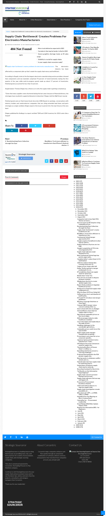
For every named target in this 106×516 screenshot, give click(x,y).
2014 (78, 199)
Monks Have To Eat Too (84, 276)
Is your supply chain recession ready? (50, 62)
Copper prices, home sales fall (87, 266)
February (81, 421)
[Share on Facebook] (21, 126)
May (79, 415)
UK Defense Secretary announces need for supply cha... (88, 344)
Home (8, 31)
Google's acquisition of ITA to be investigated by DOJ (87, 249)
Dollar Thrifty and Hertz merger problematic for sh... (87, 269)
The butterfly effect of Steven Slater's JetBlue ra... (87, 348)
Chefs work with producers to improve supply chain (87, 386)
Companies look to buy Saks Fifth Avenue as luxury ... (88, 220)
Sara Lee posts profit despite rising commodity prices (88, 223)
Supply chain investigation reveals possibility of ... (88, 390)
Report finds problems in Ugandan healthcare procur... (88, 285)
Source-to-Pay (25, 2)
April (79, 417)
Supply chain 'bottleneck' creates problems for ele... (88, 230)
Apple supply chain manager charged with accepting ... (86, 333)
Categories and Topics (82, 20)
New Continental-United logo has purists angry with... (88, 256)
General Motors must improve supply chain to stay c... (87, 311)
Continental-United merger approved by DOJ (86, 238)
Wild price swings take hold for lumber (90, 151)
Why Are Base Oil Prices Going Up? (88, 292)
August (80, 217)
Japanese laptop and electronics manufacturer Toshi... (87, 340)
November (81, 211)
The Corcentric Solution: (12, 2)
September (81, 215)
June (79, 413)
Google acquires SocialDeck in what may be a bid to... (89, 241)
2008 (78, 427)
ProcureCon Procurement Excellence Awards (85, 382)
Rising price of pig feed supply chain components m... (89, 289)
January (80, 423)
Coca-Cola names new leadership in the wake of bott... (88, 322)
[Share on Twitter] (35, 126)
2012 (78, 203)
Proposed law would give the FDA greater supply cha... (88, 355)
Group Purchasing (49, 2)
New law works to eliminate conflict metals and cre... (88, 359)
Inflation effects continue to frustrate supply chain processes (91, 163)
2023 (78, 181)
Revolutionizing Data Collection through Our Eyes (87, 227)
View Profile (27, 158)
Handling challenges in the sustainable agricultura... (86, 326)
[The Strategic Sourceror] (17, 10)
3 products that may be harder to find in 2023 (53, 51)
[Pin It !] (25, 130)
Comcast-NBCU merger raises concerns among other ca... (87, 306)
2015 (78, 197)
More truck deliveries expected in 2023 (51, 48)
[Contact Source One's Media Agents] (84, 451)
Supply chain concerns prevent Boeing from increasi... (87, 375)
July (79, 411)
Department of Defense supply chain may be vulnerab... (87, 366)
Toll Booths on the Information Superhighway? (87, 372)
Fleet (41, 2)
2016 (78, 195)
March (80, 419)
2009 (78, 425)
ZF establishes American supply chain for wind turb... (87, 272)
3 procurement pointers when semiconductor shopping (90, 127)
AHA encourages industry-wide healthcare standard (87, 319)
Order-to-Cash (34, 2)
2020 (78, 187)
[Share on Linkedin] (12, 130)
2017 (78, 193)
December (81, 209)
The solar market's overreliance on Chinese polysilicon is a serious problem (90, 140)
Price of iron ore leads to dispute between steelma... (88, 278)
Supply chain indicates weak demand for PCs (86, 252)
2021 (78, 185)
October (80, 213)
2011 (78, 205)
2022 (78, 183)
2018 (78, 191)
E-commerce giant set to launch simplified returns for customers (91, 114)
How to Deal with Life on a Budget (88, 309)
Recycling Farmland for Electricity (88, 369)
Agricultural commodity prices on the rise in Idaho (88, 315)
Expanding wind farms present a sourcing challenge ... (87, 351)
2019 (78, 189)
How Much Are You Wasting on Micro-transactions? (87, 397)
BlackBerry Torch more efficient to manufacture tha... (88, 234)
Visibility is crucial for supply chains (50, 59)
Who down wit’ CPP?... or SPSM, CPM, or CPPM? (87, 393)
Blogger (64, 177)
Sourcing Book (60, 2)
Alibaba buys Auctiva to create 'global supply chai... (87, 282)
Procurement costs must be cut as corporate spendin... (88, 337)
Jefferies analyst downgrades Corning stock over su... (86, 263)
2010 (78, 207)
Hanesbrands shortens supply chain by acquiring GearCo (89, 362)
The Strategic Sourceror (11, 514)
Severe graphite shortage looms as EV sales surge (91, 58)
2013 (78, 201)
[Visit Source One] (49, 126)
